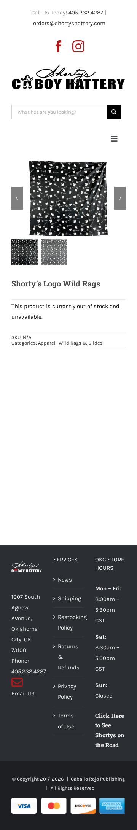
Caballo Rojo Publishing (98, 779)
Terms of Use (66, 721)
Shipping (69, 598)
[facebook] (59, 46)
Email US (23, 693)
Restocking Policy (69, 622)
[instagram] (78, 46)
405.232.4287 (85, 12)
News (65, 579)
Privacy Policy (67, 691)
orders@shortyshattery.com (69, 23)
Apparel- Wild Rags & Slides (70, 343)
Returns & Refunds (69, 657)
